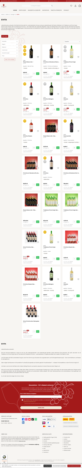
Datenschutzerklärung (29, 401)
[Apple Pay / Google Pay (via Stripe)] (51, 419)
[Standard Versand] (65, 419)
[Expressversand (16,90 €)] (72, 419)
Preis (3, 55)
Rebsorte (4, 47)
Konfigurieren (47, 465)
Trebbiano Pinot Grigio (70, 62)
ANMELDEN (41, 407)
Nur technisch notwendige (59, 465)
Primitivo (25, 99)
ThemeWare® (51, 461)
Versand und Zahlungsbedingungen (51, 442)
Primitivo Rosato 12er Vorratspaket (28, 284)
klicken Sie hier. (22, 441)
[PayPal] (48, 422)
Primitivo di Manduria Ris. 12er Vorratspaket (72, 173)
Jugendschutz (46, 439)
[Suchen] (52, 6)
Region (3, 44)
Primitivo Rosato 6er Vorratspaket (69, 247)
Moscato (66, 99)
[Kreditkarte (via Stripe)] (46, 426)
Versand (30, 76)
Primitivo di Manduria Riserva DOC (51, 62)
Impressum (45, 452)
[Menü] (6, 455)
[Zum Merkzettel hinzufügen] (38, 57)
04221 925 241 (5, 421)
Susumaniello (67, 136)
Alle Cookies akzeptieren (74, 465)
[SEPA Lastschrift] (44, 419)
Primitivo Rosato (27, 136)
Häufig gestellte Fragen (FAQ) (50, 437)
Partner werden (67, 444)
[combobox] (36, 6)
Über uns (66, 446)
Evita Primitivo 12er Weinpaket (28, 247)
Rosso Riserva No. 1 (28, 62)
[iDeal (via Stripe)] (44, 422)
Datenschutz (46, 450)
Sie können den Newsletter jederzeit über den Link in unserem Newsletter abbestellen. (41, 403)
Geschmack (4, 50)
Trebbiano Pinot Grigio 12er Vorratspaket (50, 210)
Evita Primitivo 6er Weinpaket (31, 321)
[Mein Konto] (75, 5)
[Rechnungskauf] (54, 426)
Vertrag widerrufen (47, 444)
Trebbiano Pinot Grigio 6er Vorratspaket (71, 210)
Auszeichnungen (5, 52)
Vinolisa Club (67, 437)
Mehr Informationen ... (7, 466)
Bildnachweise (67, 450)
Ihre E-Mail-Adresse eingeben (28, 393)
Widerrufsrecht (46, 446)
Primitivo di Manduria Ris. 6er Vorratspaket (31, 173)
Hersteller (4, 41)
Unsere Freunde (67, 448)
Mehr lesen (4, 36)
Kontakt (45, 441)
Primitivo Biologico (48, 99)
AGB (44, 448)
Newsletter (66, 442)
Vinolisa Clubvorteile (35, 0)
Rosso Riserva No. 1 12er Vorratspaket (29, 210)
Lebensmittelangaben (27, 77)
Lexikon (65, 439)
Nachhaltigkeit (67, 441)
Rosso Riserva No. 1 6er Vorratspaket (49, 136)
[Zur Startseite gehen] (3, 5)
